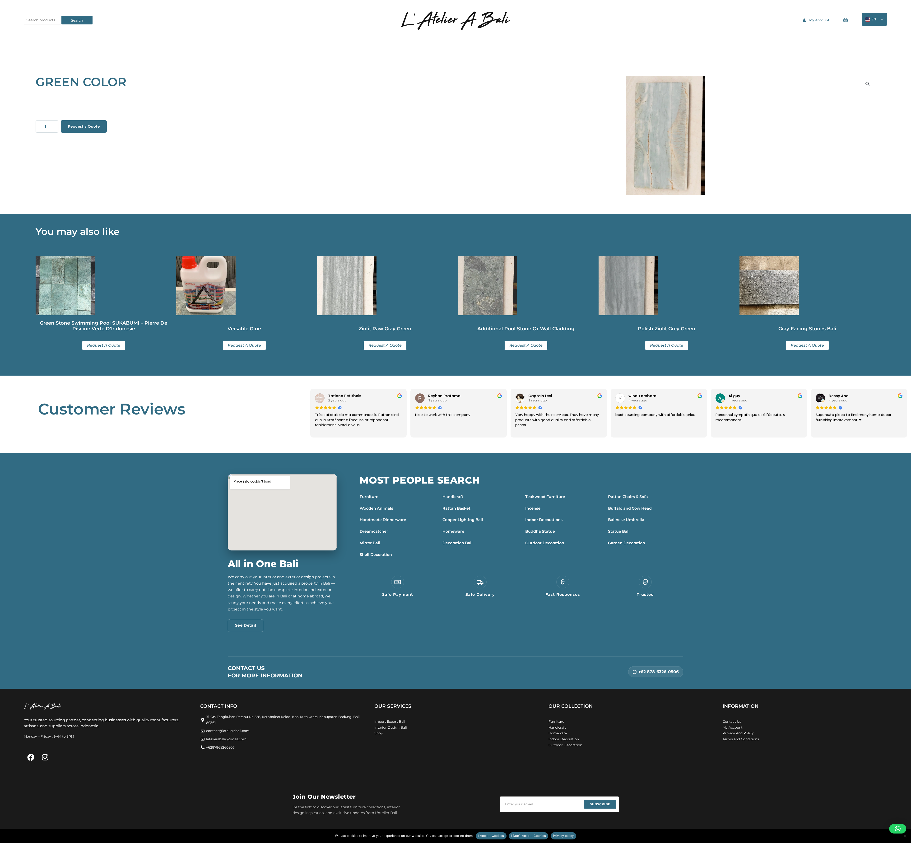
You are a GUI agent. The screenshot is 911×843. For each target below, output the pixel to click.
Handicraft (452, 496)
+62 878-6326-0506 (658, 671)
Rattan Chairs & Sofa (628, 496)
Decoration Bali (457, 543)
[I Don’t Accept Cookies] (905, 836)
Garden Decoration (626, 543)
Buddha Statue (540, 531)
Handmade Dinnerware (383, 519)
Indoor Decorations (543, 519)
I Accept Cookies (491, 836)
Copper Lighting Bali (462, 519)
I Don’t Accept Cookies (528, 836)
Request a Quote (84, 126)
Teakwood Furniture (545, 496)
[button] (867, 84)
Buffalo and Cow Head (630, 508)
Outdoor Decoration (544, 543)
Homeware (453, 531)
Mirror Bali (370, 543)
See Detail (245, 625)
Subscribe (600, 804)
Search (77, 20)
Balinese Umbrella (626, 519)
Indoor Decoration (563, 739)
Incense (532, 508)
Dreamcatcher (374, 531)
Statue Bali (619, 531)
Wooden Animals (376, 508)
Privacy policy (563, 836)
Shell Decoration (376, 554)
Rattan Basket (456, 508)
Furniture (369, 496)
